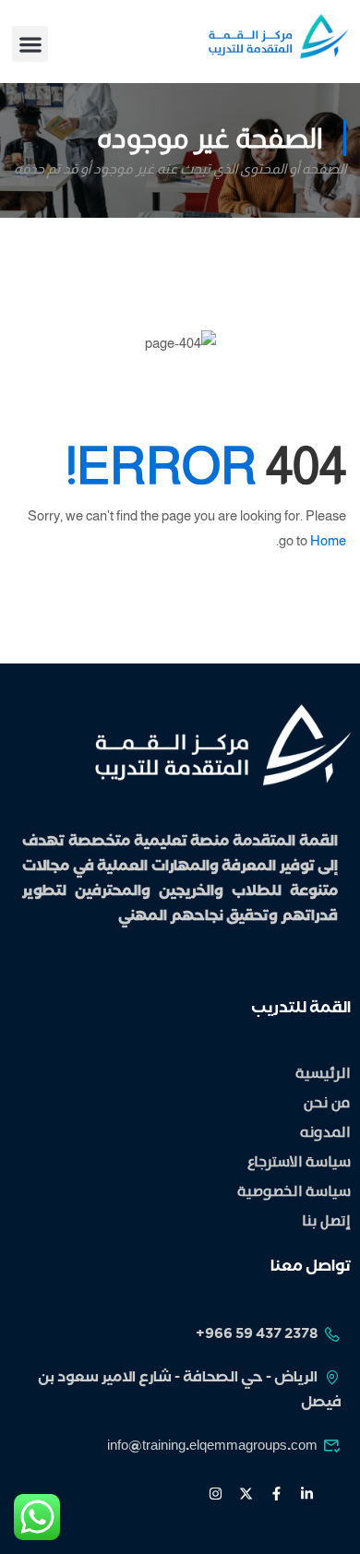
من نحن (327, 1103)
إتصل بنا (326, 1221)
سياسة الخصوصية (294, 1191)
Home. (311, 540)
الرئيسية (323, 1073)
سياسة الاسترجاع (299, 1162)
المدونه (325, 1132)
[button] (30, 44)
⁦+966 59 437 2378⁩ (257, 1335)
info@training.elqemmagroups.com (212, 1447)
